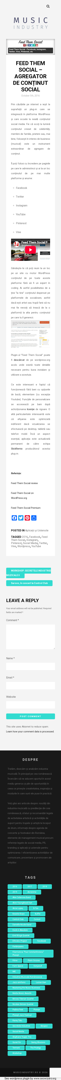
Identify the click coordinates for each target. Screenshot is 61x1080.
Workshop (17, 1053)
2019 (15, 892)
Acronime (31, 892)
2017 (29, 886)
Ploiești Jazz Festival (22, 1015)
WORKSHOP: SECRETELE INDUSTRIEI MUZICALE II (28, 573)
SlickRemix (16, 448)
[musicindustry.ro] (30, 23)
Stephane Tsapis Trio (22, 1037)
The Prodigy (35, 1048)
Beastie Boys (19, 914)
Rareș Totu (17, 1020)
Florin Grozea (34, 960)
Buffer (38, 914)
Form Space (18, 966)
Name (10, 658)
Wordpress (23, 546)
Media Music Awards (22, 993)
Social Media (30, 543)
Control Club (18, 919)
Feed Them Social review (24, 483)
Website (11, 696)
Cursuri (37, 919)
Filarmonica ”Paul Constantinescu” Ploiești (28, 953)
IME (14, 971)
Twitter (43, 543)
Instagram (32, 540)
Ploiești (37, 1010)
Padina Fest (18, 1010)
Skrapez (44, 1026)
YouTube (36, 546)
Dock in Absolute (20, 930)
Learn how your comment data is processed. (30, 731)
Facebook (34, 536)
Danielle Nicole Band (22, 925)
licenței (30, 409)
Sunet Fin (17, 1042)
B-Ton (35, 908)
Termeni (16, 1048)
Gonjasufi (38, 966)
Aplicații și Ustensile (36, 530)
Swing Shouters (38, 1042)
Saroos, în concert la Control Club (29, 583)
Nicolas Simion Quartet (23, 1004)
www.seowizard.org (45, 1078)
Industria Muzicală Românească (27, 977)
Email (10, 677)
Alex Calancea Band (22, 897)
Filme (15, 960)
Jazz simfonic (19, 982)
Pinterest (16, 543)
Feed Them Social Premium (26, 507)
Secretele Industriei (21, 1026)
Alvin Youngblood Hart (22, 903)
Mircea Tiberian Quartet (23, 999)
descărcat (19, 359)
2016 (25, 536)
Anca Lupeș (18, 908)
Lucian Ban (41, 982)
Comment (12, 620)
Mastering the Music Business (26, 988)
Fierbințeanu (18, 946)
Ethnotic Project (20, 941)
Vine (13, 546)
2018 (44, 886)
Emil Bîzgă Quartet (21, 935)
